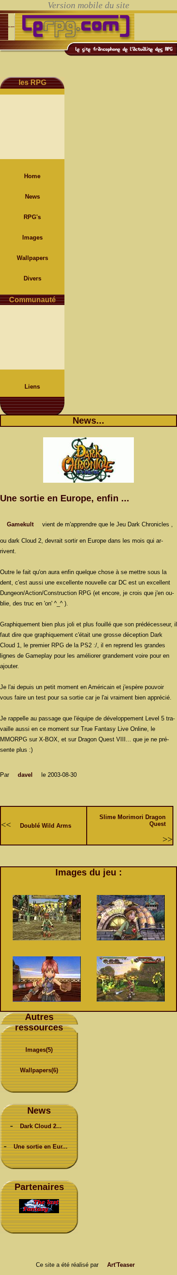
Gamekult (20, 524)
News (32, 196)
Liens (32, 386)
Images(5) (39, 1049)
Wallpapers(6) (39, 1070)
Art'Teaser (121, 1264)
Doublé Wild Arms (45, 825)
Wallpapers (32, 258)
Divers (32, 278)
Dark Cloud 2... (41, 1126)
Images (32, 237)
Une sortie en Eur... (41, 1146)
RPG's (32, 217)
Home (32, 176)
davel (25, 774)
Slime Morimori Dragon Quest (132, 820)
